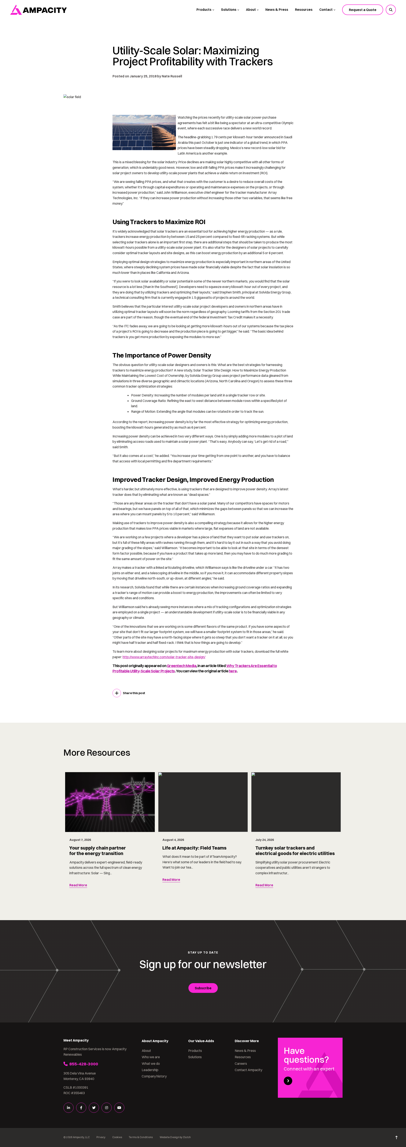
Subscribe (203, 988)
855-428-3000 (83, 1063)
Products (203, 9)
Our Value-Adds (201, 1041)
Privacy (101, 1137)
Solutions (228, 9)
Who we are (151, 1057)
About (251, 9)
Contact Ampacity (248, 1070)
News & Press (276, 9)
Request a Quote (362, 10)
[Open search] (391, 10)
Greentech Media (181, 665)
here (233, 671)
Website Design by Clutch (175, 1137)
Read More (78, 885)
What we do (151, 1063)
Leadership (150, 1070)
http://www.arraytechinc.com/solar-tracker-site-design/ (164, 657)
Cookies (117, 1137)
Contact (326, 9)
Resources (304, 9)
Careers (241, 1063)
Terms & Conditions (141, 1137)
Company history (154, 1076)
